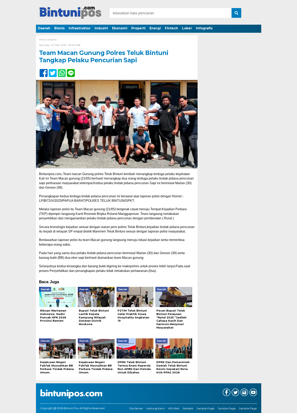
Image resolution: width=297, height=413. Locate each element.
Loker (187, 28)
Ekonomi (119, 28)
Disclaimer (136, 408)
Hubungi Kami (155, 408)
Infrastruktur (80, 28)
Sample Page (205, 408)
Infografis (204, 28)
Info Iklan (173, 408)
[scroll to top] (283, 407)
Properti (138, 28)
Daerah (44, 28)
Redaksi (188, 408)
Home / (43, 39)
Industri (101, 28)
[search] (236, 13)
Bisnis (59, 28)
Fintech (171, 28)
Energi (155, 28)
